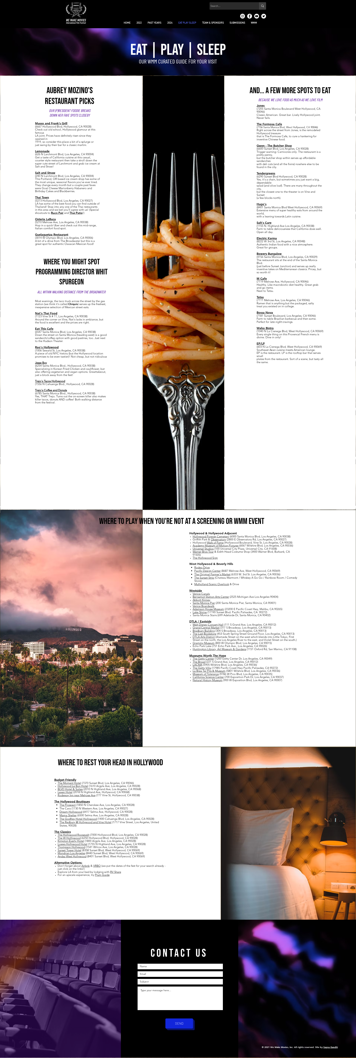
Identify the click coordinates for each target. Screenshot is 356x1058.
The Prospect (68, 805)
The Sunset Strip (204, 577)
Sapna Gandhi (330, 1047)
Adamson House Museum (208, 609)
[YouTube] (256, 16)
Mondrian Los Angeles (71, 853)
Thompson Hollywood (71, 847)
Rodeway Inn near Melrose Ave (76, 795)
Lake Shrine (200, 612)
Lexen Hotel (65, 792)
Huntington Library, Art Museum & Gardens (219, 649)
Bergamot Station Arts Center (211, 597)
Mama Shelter (68, 815)
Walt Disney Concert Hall (208, 624)
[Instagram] (242, 16)
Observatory (218, 539)
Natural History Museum (207, 680)
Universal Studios (203, 548)
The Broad (199, 662)
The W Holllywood (69, 838)
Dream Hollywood (71, 812)
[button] (139, 23)
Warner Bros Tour (203, 551)
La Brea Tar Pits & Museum (209, 671)
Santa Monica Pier (204, 603)
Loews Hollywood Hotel (72, 844)
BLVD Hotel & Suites (70, 789)
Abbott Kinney (201, 600)
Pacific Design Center (207, 571)
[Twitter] (263, 16)
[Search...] (262, 6)
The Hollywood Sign (205, 558)
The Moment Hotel (69, 783)
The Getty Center (203, 658)
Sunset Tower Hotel (69, 850)
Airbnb (85, 866)
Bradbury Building (204, 630)
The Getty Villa (202, 668)
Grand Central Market (206, 627)
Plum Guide (102, 875)
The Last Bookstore (204, 633)
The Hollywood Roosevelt (73, 835)
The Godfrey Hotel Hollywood (78, 819)
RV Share (115, 872)
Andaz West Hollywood (72, 856)
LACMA (197, 664)
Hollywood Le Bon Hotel (73, 786)
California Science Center (208, 677)
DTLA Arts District (204, 637)
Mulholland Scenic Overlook (211, 584)
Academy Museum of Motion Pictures (215, 545)
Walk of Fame (215, 542)
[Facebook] (249, 16)
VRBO (97, 866)
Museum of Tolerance (206, 674)
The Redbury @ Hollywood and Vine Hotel (85, 822)
